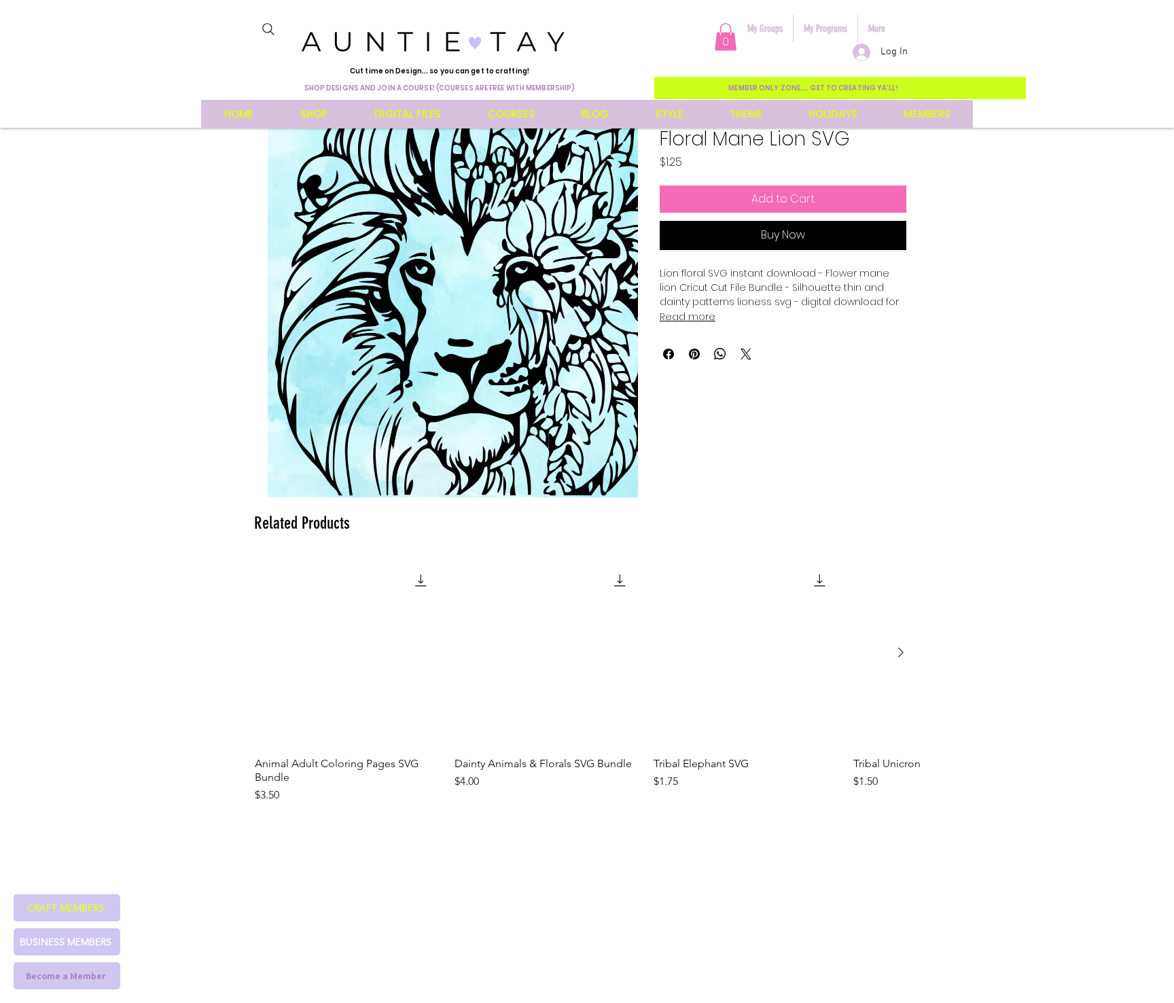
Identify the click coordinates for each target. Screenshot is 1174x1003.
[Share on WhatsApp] (720, 354)
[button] (725, 37)
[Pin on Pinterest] (694, 354)
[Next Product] (901, 652)
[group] (587, 681)
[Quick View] (348, 653)
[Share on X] (746, 354)
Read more (687, 316)
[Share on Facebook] (668, 354)
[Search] (268, 29)
